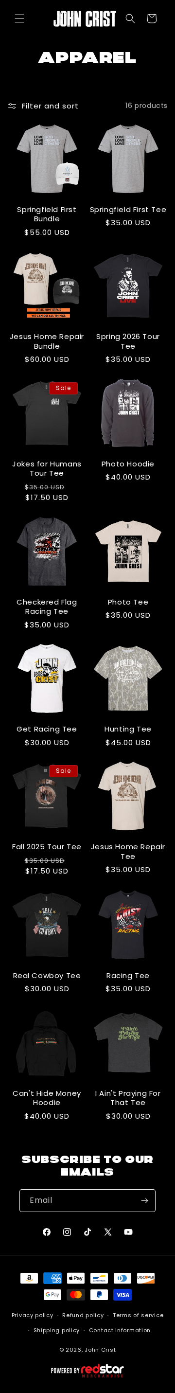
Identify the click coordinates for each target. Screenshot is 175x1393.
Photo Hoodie (128, 464)
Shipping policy (57, 1330)
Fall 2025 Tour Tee (47, 847)
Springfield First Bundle (46, 214)
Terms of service (138, 1315)
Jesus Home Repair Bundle (47, 341)
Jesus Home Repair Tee (128, 851)
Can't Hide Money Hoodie (47, 1098)
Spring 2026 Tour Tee (128, 341)
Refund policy (83, 1315)
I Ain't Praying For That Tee (127, 1098)
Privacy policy (32, 1315)
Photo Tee (128, 602)
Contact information (120, 1330)
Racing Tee (128, 976)
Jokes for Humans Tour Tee (47, 468)
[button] (19, 18)
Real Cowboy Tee (47, 976)
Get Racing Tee (47, 729)
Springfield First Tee (128, 209)
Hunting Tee (128, 729)
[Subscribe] (144, 1200)
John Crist (100, 1350)
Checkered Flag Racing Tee (47, 606)
